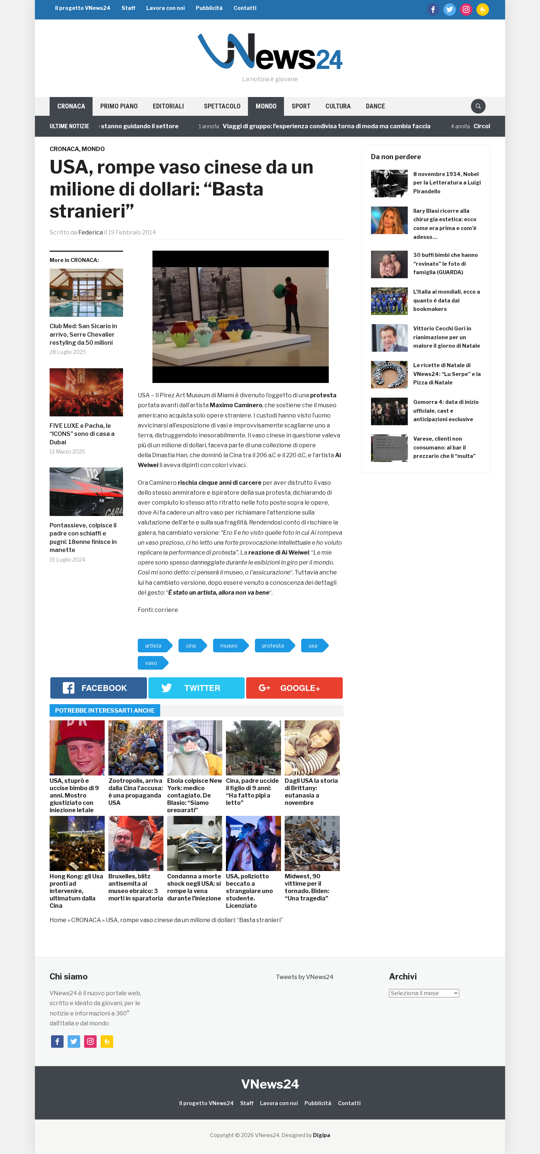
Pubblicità (209, 8)
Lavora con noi (165, 8)
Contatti (245, 8)
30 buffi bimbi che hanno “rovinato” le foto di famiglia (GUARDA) (445, 264)
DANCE (375, 106)
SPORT (301, 106)
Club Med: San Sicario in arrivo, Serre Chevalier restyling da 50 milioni (83, 334)
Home (58, 920)
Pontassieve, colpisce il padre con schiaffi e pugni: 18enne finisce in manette (83, 537)
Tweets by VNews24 (305, 977)
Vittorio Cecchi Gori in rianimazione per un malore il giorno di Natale (446, 337)
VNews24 (270, 1084)
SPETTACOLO (222, 106)
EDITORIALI (168, 106)
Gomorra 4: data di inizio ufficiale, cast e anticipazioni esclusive (446, 411)
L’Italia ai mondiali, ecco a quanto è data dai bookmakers (446, 300)
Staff (128, 8)
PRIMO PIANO (119, 106)
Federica (90, 232)
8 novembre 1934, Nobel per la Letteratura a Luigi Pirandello (447, 183)
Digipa (321, 1135)
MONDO (266, 106)
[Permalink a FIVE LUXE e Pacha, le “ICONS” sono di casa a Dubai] (86, 395)
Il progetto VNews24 (83, 8)
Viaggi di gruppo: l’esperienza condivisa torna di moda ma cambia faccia (295, 126)
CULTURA (338, 106)
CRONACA (71, 106)
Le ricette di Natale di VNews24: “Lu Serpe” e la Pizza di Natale (447, 374)
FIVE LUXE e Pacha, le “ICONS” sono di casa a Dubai (82, 434)
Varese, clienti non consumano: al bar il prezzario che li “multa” (444, 447)
